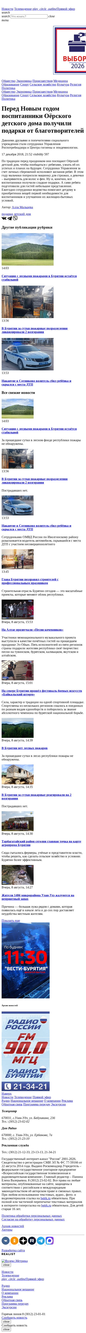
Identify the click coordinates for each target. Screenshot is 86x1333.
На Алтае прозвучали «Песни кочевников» (32, 629)
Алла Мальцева (22, 207)
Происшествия (42, 81)
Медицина (60, 81)
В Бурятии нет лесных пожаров (25, 748)
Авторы (7, 1229)
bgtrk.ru (46, 1198)
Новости (7, 9)
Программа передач (36, 1104)
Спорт (24, 84)
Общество (8, 81)
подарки (7, 214)
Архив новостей (13, 1226)
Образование (10, 84)
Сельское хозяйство (43, 84)
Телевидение (23, 9)
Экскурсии (58, 1104)
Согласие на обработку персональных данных (33, 1219)
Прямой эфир (54, 9)
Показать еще (11, 920)
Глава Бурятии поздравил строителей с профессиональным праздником (30, 581)
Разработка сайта (13, 1250)
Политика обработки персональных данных (32, 1215)
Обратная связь (12, 1104)
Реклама (67, 1100)
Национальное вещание (27, 1100)
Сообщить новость (14, 1317)
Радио (6, 1100)
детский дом (22, 214)
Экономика (24, 81)
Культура (63, 84)
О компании (52, 1100)
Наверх (7, 1093)
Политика (8, 88)
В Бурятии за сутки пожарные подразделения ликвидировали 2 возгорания (35, 330)
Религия (75, 84)
